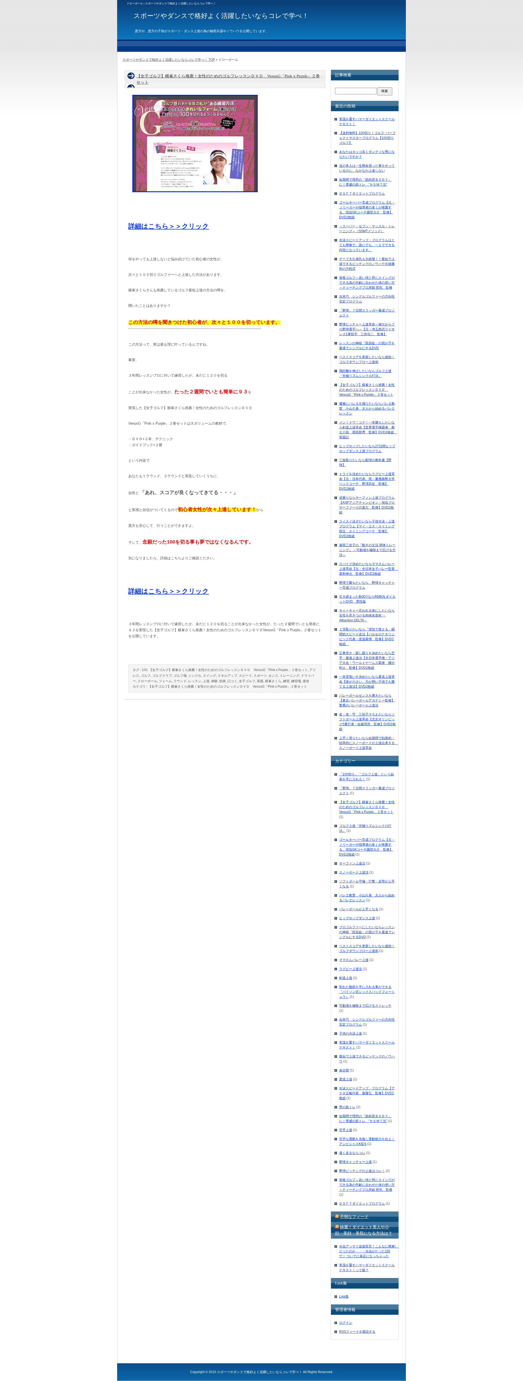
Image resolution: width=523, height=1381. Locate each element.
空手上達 (345, 1130)
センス (273, 676)
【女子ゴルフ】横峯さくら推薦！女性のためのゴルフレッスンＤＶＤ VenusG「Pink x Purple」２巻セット (228, 670)
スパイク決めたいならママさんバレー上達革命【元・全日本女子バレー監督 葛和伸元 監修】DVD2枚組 (368, 569)
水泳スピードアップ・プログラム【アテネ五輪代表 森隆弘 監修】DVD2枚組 (367, 1093)
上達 (206, 681)
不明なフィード (354, 1216)
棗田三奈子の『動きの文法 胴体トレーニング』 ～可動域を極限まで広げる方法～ (367, 550)
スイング (209, 676)
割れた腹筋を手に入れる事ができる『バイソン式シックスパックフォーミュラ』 (367, 992)
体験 (214, 681)
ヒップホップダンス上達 (357, 918)
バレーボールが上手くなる (358, 909)
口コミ (232, 681)
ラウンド (180, 681)
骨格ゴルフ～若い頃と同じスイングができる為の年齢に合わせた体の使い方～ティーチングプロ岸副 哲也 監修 (367, 282)
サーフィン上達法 (352, 863)
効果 (222, 681)
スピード (245, 676)
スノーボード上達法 (354, 872)
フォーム (165, 681)
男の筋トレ (347, 1107)
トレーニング (289, 676)
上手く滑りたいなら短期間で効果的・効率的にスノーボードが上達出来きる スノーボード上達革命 (368, 743)
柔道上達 (345, 1079)
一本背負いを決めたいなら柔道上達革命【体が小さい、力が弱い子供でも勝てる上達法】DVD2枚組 (367, 681)
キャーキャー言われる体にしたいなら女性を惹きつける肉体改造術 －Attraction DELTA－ (367, 615)
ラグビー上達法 (350, 969)
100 (144, 670)
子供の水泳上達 (350, 1033)
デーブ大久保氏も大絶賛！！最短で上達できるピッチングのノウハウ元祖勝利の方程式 (367, 264)
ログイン (345, 1323)
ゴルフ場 (180, 676)
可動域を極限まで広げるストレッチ (365, 1006)
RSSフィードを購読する (357, 1332)
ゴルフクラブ (162, 676)
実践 (260, 681)
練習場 (296, 681)
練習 (286, 681)
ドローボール (147, 681)
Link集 (344, 1296)
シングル (194, 676)
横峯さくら (273, 681)
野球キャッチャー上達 (355, 1162)
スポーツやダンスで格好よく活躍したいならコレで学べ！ (259, 1372)
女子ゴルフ (247, 681)
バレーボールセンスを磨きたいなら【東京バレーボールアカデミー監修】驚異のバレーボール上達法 (367, 700)
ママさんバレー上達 (354, 960)
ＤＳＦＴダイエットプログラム (362, 193)
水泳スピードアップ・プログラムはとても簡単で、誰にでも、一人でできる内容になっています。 (367, 245)
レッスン (194, 681)
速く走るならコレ (352, 1153)
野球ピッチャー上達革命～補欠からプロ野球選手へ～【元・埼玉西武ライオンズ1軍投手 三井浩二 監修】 (367, 329)
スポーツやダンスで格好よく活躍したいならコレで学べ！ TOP (169, 60)
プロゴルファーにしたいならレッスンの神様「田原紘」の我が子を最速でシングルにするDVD (367, 932)
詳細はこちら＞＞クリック (168, 226)
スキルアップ (227, 676)
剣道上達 (345, 978)
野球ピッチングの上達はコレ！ (362, 1171)
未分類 (344, 1070)
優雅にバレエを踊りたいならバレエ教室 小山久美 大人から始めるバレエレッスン (367, 408)
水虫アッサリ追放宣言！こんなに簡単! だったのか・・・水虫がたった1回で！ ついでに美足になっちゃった (369, 1251)
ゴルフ (146, 676)
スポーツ (260, 676)
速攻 (306, 681)
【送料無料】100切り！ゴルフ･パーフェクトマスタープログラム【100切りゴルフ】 (367, 138)
